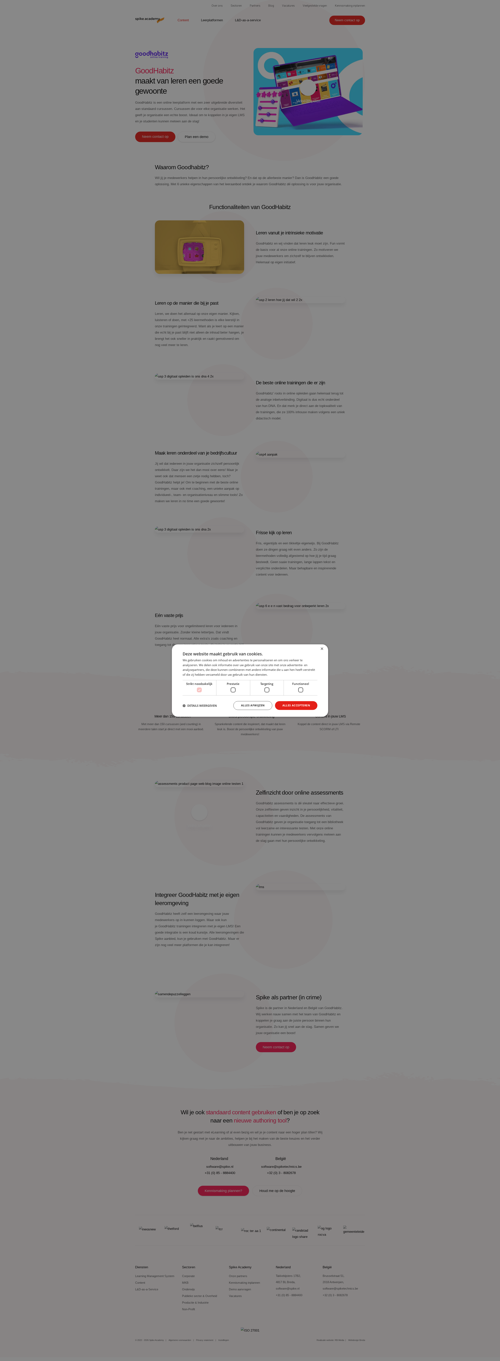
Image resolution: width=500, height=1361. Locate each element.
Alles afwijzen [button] (253, 705)
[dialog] (250, 680)
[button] (200, 705)
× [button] (321, 648)
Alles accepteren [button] (296, 705)
